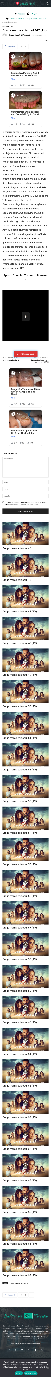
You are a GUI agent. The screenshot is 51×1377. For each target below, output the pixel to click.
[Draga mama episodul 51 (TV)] (25, 723)
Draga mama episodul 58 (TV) (19, 959)
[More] (31, 46)
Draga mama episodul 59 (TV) (19, 990)
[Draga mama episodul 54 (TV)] (25, 818)
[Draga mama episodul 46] (25, 565)
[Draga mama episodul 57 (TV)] (25, 913)
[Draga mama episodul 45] (25, 533)
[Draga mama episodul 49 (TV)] (25, 660)
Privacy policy (30, 1373)
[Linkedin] (22, 1349)
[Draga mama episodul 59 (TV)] (25, 976)
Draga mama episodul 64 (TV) (19, 1148)
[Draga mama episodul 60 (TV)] (25, 1007)
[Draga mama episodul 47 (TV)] (25, 596)
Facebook (22, 14)
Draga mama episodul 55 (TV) (19, 864)
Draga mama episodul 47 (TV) (19, 611)
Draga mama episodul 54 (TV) (19, 832)
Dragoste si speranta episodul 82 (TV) (40, 361)
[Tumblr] (35, 1349)
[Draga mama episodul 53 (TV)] (25, 786)
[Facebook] (15, 14)
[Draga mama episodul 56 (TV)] (25, 881)
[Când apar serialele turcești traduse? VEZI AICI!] (7, 18)
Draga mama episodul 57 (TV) (19, 927)
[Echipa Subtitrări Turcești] (4, 35)
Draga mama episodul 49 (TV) (19, 674)
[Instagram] (15, 1349)
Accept (19, 1373)
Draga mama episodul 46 (16, 579)
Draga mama (12, 22)
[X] (41, 1349)
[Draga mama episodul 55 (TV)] (25, 849)
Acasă (4, 22)
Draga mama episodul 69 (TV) (19, 1275)
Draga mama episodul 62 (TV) (19, 1085)
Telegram (34, 14)
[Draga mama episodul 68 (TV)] (25, 1229)
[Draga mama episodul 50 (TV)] (25, 691)
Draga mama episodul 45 (16, 548)
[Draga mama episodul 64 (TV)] (25, 1134)
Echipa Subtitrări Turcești (19, 35)
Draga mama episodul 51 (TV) (19, 737)
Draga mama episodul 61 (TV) (19, 1054)
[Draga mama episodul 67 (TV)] (25, 1197)
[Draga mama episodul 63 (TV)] (25, 1102)
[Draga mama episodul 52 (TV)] (25, 754)
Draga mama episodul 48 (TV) (19, 643)
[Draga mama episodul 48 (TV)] (25, 628)
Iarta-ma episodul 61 (11, 360)
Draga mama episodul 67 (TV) (19, 1212)
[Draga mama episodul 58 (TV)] (25, 944)
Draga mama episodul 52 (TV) (19, 769)
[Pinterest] (28, 1349)
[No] (48, 1368)
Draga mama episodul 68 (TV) (19, 1243)
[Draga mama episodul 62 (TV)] (25, 1071)
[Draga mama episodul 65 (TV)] (25, 1165)
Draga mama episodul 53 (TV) (19, 801)
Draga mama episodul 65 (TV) (19, 1180)
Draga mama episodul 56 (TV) (19, 896)
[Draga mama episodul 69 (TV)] (25, 1260)
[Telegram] (28, 14)
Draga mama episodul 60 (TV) (19, 1022)
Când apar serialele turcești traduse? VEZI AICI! (28, 19)
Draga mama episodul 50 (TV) (19, 706)
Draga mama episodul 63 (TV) (19, 1117)
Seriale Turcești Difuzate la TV (20, 1283)
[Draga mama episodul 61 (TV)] (25, 1039)
